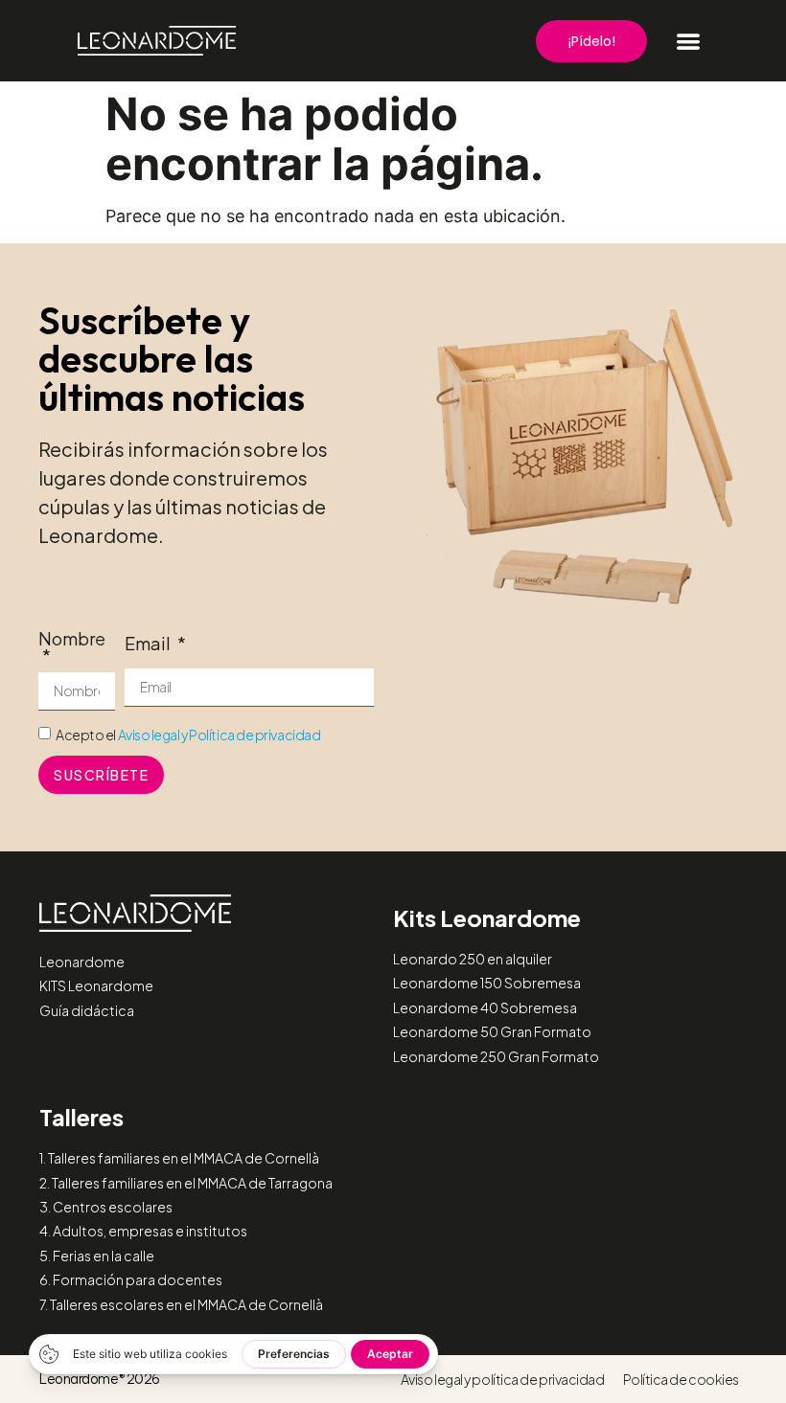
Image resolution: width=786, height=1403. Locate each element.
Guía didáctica (86, 1010)
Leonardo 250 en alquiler (472, 958)
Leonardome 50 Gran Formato (492, 1031)
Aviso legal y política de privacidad (503, 1379)
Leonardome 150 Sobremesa (487, 982)
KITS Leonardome (96, 985)
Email (149, 644)
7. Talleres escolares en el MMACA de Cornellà (181, 1304)
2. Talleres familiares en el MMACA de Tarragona (186, 1182)
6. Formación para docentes (130, 1279)
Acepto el (188, 734)
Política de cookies (681, 1379)
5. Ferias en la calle (96, 1255)
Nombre (71, 639)
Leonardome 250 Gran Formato (496, 1056)
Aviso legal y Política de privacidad (219, 734)
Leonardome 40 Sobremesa (485, 1007)
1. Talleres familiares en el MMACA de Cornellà (179, 1157)
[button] (688, 41)
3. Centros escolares (106, 1206)
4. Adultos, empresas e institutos (143, 1230)
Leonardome (82, 961)
